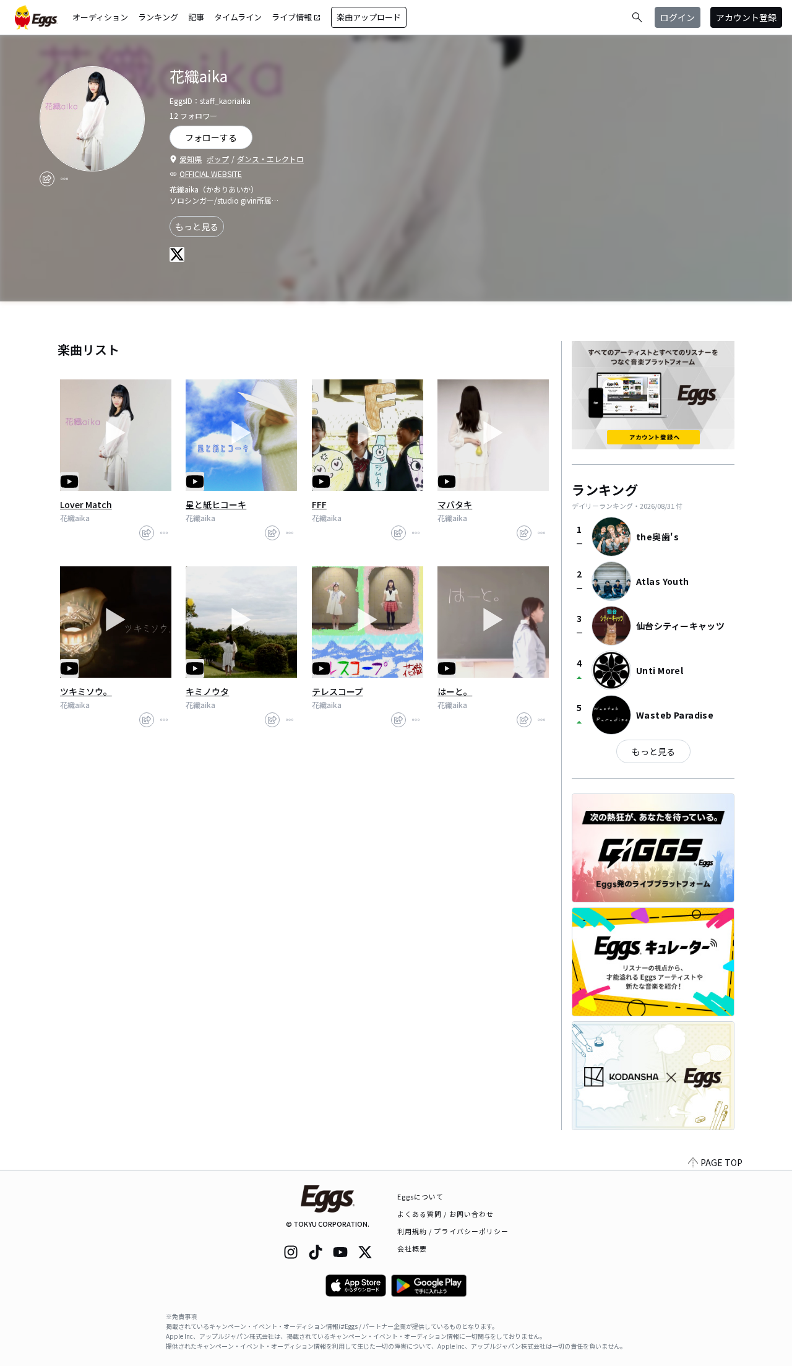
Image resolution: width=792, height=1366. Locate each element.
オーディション (100, 17)
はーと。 (454, 691)
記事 (196, 17)
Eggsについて (420, 1196)
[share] (47, 178)
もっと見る (196, 226)
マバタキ (454, 504)
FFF (319, 504)
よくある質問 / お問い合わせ (445, 1214)
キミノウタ (207, 691)
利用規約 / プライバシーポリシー (453, 1231)
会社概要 (412, 1248)
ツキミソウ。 (86, 691)
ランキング (158, 17)
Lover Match (86, 504)
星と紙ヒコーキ (216, 504)
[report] (64, 178)
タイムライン (238, 17)
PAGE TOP (721, 1162)
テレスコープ (337, 691)
